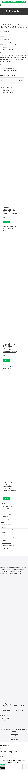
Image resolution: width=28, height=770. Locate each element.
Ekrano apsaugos (6, 524)
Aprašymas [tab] (6, 47)
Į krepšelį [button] (7, 222)
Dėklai (9, 42)
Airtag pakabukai (6, 535)
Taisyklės (15, 737)
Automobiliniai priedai (7, 537)
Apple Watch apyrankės (8, 545)
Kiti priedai (4, 548)
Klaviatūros (4, 519)
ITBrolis (14, 731)
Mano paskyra (14, 734)
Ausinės (4, 540)
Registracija (22, 1)
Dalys (2, 503)
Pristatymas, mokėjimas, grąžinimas (15, 735)
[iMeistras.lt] (3, 5)
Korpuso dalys (5, 514)
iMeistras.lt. (18, 729)
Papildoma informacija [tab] (8, 49)
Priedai (12, 42)
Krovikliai (4, 527)
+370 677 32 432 (6, 1)
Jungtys (4, 511)
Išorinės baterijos (6, 543)
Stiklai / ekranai (5, 506)
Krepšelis (2, 764)
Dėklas (5, 44)
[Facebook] (0, 578)
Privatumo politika (15, 739)
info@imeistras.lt (14, 1)
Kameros (4, 516)
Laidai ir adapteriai (6, 530)
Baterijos (4, 508)
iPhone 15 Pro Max (12, 44)
